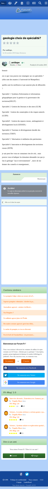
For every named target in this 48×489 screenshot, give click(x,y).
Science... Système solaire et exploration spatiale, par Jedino (27, 426)
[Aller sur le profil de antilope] (4, 63)
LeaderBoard (28, 482)
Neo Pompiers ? (8, 313)
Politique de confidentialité (18, 480)
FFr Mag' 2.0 (14, 404)
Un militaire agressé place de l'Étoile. (15, 318)
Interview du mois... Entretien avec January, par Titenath (27, 398)
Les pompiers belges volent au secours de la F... (18, 296)
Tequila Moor (17, 401)
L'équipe (19, 482)
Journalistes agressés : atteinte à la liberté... (17, 307)
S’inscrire (26, 361)
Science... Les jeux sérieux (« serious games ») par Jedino (27, 412)
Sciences (23, 53)
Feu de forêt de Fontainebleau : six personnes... (18, 335)
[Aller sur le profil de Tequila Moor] (6, 399)
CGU (41, 480)
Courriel (14, 456)
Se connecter (9, 361)
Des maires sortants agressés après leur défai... (18, 324)
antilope (9, 50)
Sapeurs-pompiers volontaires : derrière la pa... (18, 301)
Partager (35, 456)
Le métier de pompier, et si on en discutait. (17, 329)
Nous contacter (33, 480)
